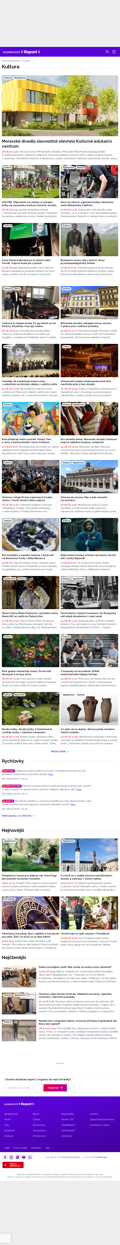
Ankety (94, 1110)
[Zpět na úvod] (21, 52)
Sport (36, 1110)
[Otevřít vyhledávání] (107, 52)
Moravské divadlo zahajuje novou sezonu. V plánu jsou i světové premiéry (86, 325)
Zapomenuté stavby (102, 1115)
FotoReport (68, 1126)
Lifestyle (66, 1132)
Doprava (9, 1126)
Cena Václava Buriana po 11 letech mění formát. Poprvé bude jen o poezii (26, 262)
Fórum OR (67, 1115)
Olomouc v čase (99, 1121)
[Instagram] (11, 1153)
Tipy (6, 1121)
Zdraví (36, 1115)
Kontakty (36, 1144)
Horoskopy (39, 1126)
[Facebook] (5, 1153)
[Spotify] (17, 1153)
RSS (47, 1144)
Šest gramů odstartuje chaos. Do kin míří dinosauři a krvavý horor (26, 673)
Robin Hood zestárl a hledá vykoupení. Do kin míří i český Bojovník (88, 557)
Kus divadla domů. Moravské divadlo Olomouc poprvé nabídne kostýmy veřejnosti (89, 441)
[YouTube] (23, 1153)
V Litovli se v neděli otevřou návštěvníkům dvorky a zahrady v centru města (86, 877)
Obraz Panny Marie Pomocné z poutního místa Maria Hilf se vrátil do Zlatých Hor (30, 615)
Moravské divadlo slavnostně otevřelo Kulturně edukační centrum (57, 144)
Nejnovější (13, 830)
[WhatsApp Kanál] (30, 1153)
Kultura (26, 61)
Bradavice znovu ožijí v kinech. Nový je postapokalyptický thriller (83, 262)
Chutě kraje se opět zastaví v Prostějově (85, 933)
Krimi (7, 1115)
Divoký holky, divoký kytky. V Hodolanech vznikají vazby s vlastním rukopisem (27, 731)
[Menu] (114, 51)
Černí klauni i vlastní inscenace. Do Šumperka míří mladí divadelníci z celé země (88, 615)
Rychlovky (13, 761)
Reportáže (67, 1110)
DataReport (68, 1121)
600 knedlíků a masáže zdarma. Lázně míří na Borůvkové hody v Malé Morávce (28, 557)
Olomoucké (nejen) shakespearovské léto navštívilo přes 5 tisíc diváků (86, 383)
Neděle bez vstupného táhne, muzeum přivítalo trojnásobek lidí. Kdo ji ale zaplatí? (78, 1022)
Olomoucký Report (11, 61)
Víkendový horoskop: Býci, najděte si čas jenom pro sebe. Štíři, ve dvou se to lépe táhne (30, 935)
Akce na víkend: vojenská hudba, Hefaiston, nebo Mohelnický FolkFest (87, 204)
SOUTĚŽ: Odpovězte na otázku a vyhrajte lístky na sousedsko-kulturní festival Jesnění (29, 204)
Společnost (11, 1110)
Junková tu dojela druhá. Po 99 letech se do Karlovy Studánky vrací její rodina (29, 325)
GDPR (7, 1144)
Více (50, 774)
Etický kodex (20, 1144)
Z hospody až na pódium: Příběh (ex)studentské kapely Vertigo (80, 673)
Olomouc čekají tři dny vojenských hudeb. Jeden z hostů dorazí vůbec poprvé (27, 499)
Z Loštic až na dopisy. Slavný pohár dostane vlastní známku (88, 731)
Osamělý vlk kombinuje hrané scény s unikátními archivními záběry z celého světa (29, 383)
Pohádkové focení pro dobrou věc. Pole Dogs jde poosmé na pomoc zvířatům (29, 877)
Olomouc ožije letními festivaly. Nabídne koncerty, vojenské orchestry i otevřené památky (75, 995)
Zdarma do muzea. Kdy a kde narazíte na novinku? (84, 499)
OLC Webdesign (99, 1153)
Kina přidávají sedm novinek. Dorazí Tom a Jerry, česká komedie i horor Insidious (26, 441)
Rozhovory (39, 1132)
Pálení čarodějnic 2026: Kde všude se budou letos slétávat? (75, 967)
